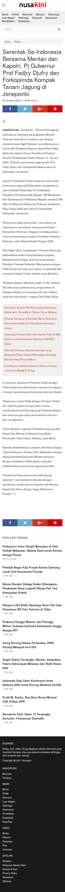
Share (10, 108)
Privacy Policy (9, 873)
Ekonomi (27, 14)
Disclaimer (8, 877)
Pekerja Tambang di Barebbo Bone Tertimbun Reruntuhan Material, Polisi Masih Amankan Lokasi (30, 323)
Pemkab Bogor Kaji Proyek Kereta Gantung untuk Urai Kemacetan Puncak (31, 569)
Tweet (25, 108)
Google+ (40, 108)
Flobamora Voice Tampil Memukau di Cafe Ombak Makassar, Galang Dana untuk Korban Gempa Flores (32, 550)
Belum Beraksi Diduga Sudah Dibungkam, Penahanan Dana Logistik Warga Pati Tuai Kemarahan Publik (30, 588)
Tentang (6, 777)
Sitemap (6, 881)
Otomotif (37, 17)
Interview (7, 849)
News (8, 41)
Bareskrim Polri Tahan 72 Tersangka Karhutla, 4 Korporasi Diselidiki (26, 716)
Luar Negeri (8, 17)
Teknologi (53, 14)
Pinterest (55, 108)
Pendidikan (8, 21)
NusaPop (7, 821)
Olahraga (23, 17)
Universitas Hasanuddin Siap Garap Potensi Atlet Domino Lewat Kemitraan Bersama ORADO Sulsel (32, 338)
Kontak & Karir (10, 869)
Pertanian (7, 841)
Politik (15, 14)
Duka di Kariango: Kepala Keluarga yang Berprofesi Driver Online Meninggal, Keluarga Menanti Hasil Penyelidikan (30, 354)
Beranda (7, 773)
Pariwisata (24, 21)
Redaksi (6, 861)
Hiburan (40, 14)
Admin (34, 100)
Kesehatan (51, 17)
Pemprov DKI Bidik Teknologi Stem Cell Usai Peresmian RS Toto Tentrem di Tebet (32, 607)
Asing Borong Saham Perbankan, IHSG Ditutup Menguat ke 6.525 (28, 645)
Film (4, 845)
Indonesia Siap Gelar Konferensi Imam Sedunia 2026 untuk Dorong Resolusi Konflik (31, 683)
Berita (5, 14)
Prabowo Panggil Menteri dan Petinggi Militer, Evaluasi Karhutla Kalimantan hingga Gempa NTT (32, 626)
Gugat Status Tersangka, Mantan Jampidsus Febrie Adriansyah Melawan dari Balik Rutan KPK (31, 664)
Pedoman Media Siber (14, 865)
